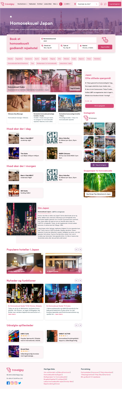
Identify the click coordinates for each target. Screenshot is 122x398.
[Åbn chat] (105, 4)
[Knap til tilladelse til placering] (75, 4)
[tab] (76, 70)
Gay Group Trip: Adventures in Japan (98, 194)
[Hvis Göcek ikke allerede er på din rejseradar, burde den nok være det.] (89, 129)
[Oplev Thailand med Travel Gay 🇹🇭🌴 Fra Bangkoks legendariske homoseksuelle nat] (89, 142)
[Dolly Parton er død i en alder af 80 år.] (110, 129)
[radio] (21, 336)
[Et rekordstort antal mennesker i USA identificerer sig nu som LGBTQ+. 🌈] (89, 155)
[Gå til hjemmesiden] (7, 4)
